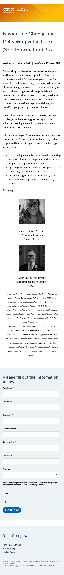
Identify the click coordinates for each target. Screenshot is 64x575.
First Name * (8, 388)
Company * (8, 415)
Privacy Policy (9, 548)
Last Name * (8, 402)
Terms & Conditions (12, 545)
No (6, 502)
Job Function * (9, 442)
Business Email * (10, 429)
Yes (6, 494)
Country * (7, 469)
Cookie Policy (9, 552)
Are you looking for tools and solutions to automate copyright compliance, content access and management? (30, 484)
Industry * (7, 456)
